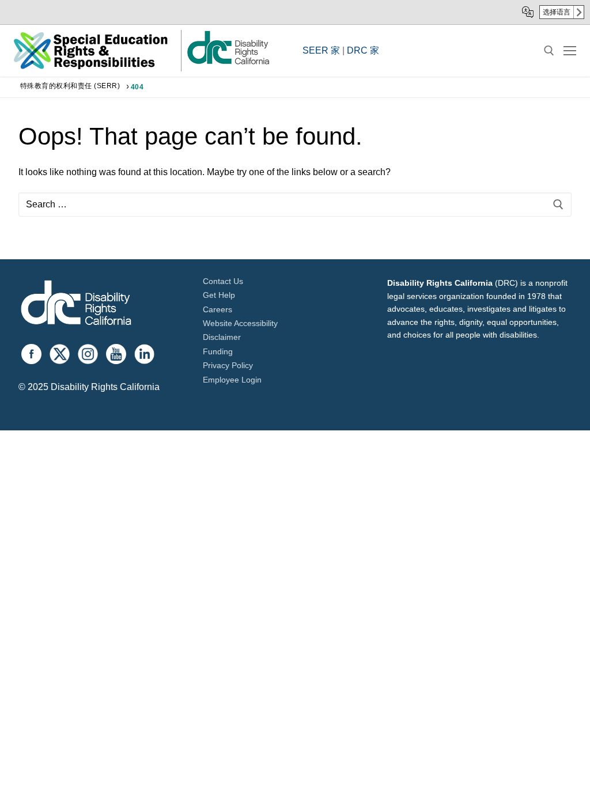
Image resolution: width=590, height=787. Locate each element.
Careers (217, 309)
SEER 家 (321, 50)
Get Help (219, 295)
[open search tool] (549, 51)
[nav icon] (569, 51)
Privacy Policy (228, 365)
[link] (227, 64)
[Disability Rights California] (76, 304)
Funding (218, 351)
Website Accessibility (240, 323)
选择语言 (556, 12)
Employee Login (232, 379)
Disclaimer (222, 337)
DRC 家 (363, 50)
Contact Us (223, 281)
